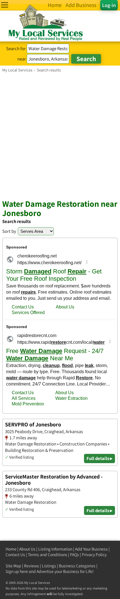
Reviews (31, 565)
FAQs (74, 554)
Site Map (13, 565)
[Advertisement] (60, 135)
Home (11, 549)
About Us (27, 549)
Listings (49, 565)
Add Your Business (91, 549)
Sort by (9, 231)
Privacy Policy (94, 554)
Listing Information (55, 549)
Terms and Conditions (47, 554)
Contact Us (15, 554)
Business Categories (77, 565)
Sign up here (17, 571)
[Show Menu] (4, 5)
